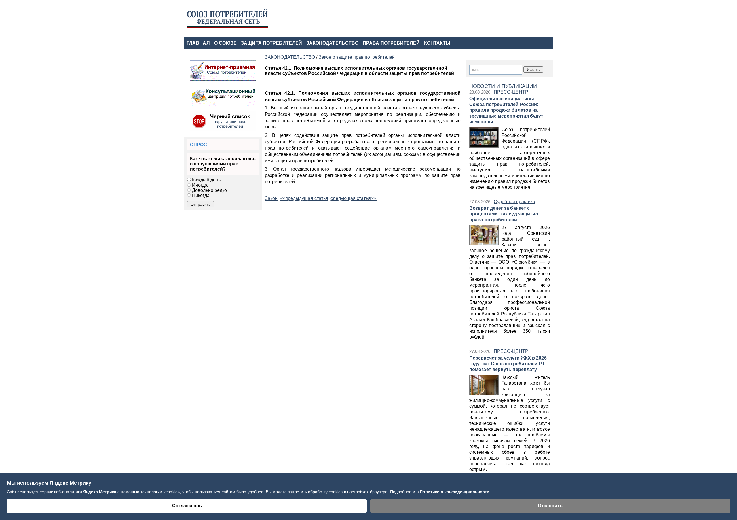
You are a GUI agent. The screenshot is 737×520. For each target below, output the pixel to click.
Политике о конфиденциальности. (455, 491)
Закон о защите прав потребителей (357, 57)
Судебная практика (514, 201)
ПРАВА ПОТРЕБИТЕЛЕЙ (391, 43)
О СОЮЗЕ (225, 43)
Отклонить (550, 505)
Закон (271, 198)
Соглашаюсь (187, 505)
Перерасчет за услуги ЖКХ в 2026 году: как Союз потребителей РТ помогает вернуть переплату (508, 364)
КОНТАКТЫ (437, 43)
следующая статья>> (353, 198)
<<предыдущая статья (304, 198)
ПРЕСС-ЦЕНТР (511, 92)
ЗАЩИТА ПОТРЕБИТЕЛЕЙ (271, 43)
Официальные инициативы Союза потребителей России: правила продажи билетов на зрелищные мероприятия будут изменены (506, 110)
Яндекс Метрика (100, 491)
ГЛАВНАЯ (198, 43)
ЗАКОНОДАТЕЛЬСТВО (332, 43)
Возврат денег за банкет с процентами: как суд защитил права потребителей (503, 214)
